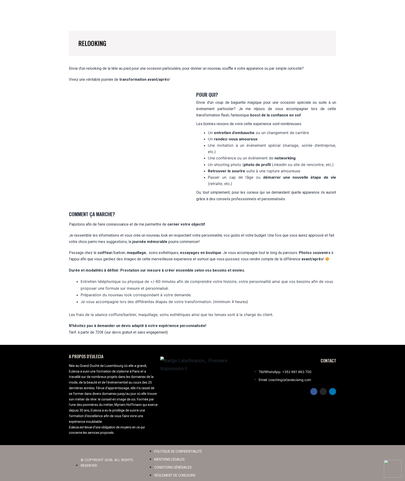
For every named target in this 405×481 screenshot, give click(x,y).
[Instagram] (323, 391)
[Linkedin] (332, 391)
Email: (263, 380)
